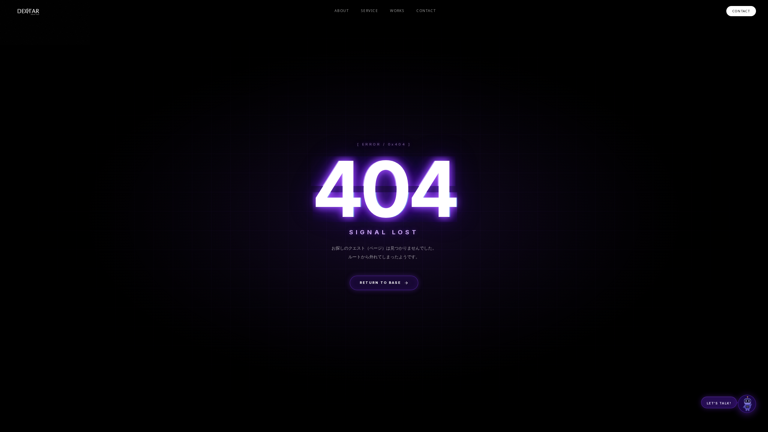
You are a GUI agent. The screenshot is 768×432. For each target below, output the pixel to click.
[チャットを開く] (747, 404)
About (341, 10)
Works (397, 10)
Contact (426, 10)
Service (369, 10)
